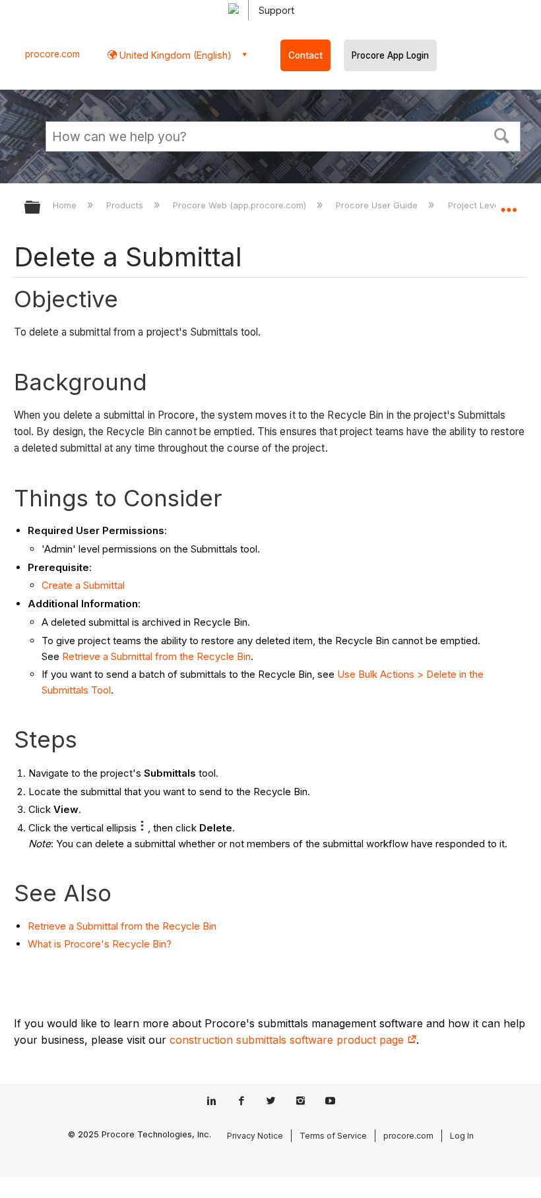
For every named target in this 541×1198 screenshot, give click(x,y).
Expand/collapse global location (509, 203)
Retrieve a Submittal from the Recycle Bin (156, 656)
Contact (305, 55)
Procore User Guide (378, 205)
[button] (502, 134)
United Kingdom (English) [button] (174, 55)
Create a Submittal (83, 585)
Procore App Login (390, 55)
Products (126, 205)
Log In (462, 1136)
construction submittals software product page (288, 1039)
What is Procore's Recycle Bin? (100, 944)
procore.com (52, 54)
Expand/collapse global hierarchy (41, 208)
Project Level (475, 205)
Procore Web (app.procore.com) (241, 205)
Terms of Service (333, 1136)
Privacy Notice (255, 1136)
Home (66, 205)
